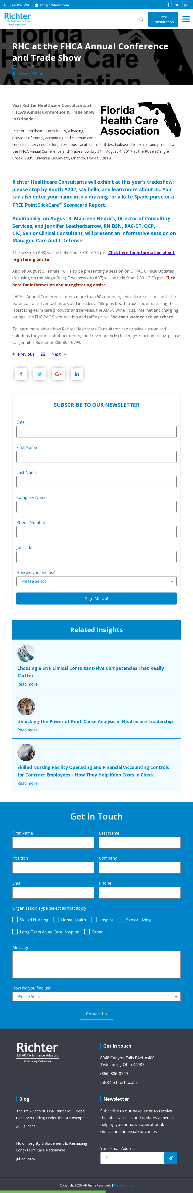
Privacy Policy (123, 1185)
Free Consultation (163, 19)
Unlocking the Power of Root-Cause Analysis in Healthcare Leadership (95, 721)
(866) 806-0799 (18, 5)
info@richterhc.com (54, 5)
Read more (27, 684)
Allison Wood (30, 73)
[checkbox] (96, 925)
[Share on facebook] (21, 374)
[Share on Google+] (58, 374)
